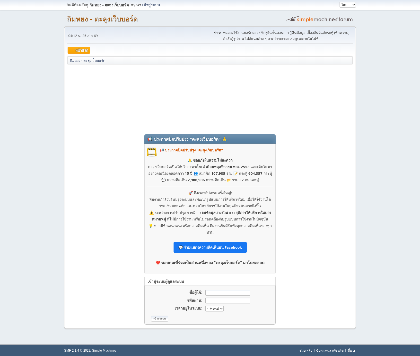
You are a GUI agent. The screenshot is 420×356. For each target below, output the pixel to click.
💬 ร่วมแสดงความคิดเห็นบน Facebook (210, 247)
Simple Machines (104, 350)
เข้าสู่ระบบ (151, 5)
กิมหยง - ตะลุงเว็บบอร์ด (102, 19)
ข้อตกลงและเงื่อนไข (330, 350)
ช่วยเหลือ (305, 350)
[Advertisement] (210, 99)
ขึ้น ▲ (352, 350)
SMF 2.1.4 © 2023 (77, 350)
